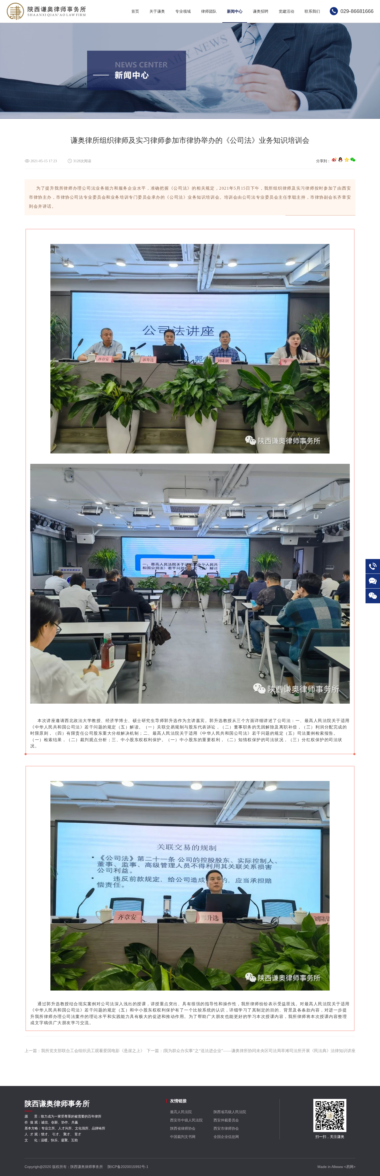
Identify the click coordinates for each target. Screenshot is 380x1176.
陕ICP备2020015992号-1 (128, 1167)
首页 (135, 11)
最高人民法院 (181, 1112)
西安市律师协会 (226, 1128)
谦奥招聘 (260, 11)
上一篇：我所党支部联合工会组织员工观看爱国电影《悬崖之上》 (85, 1050)
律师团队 (209, 11)
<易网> (349, 1167)
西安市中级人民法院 (186, 1120)
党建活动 (286, 11)
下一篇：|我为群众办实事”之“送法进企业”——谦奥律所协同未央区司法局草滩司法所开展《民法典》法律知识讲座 (251, 1050)
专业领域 (183, 11)
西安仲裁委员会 (226, 1120)
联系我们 (312, 11)
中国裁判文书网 (182, 1137)
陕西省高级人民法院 (230, 1112)
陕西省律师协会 (182, 1128)
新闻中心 (234, 11)
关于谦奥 (157, 11)
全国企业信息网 (226, 1137)
